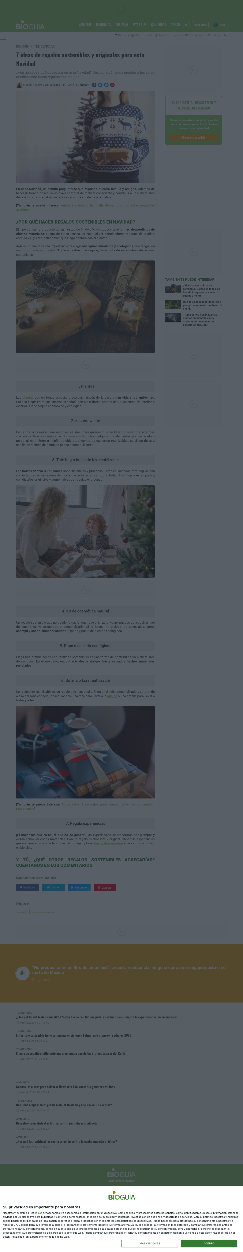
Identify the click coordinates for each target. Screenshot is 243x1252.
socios (38, 1212)
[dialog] (121, 1219)
